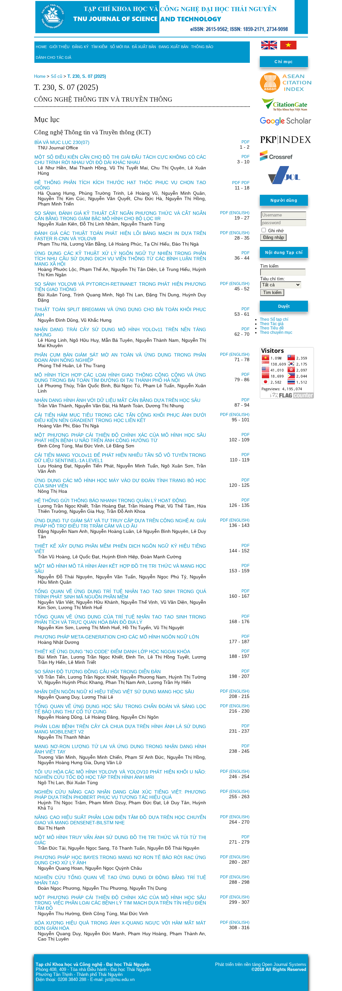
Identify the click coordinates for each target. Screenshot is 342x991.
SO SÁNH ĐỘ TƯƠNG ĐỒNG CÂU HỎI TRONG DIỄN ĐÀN (97, 671)
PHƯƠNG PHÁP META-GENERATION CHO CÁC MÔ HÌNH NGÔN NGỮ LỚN (116, 637)
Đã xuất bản (144, 47)
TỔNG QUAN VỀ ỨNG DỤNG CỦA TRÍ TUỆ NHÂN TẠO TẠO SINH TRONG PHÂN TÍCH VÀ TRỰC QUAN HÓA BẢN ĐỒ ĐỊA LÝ (120, 619)
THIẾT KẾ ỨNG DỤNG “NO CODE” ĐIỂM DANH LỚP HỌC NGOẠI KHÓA (112, 651)
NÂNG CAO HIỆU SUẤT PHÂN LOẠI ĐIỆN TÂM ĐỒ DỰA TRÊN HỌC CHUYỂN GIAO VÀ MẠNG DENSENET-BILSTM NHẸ (120, 820)
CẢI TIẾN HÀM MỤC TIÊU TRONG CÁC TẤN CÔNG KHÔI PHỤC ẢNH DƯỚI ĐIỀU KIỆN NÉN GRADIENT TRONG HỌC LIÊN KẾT (120, 417)
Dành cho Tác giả (53, 57)
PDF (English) (234, 212)
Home (41, 47)
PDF (245, 142)
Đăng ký (80, 47)
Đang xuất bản (173, 47)
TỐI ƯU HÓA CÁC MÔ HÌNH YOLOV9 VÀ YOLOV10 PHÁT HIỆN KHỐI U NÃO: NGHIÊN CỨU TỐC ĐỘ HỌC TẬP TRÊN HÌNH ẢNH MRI (120, 774)
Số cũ (56, 76)
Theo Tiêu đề (272, 328)
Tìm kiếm (99, 47)
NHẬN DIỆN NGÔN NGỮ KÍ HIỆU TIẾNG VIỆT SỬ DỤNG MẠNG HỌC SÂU (114, 691)
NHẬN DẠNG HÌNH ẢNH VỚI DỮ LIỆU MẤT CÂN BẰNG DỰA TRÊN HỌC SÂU (117, 400)
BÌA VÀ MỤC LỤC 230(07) (62, 142)
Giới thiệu (59, 47)
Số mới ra (119, 47)
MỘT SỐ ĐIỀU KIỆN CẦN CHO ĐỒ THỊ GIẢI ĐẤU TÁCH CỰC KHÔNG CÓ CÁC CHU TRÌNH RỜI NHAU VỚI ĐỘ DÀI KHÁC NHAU (120, 159)
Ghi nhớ (276, 230)
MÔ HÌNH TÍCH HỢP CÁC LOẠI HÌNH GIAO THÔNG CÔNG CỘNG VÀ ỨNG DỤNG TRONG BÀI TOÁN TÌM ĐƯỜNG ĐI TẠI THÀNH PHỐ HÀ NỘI (120, 377)
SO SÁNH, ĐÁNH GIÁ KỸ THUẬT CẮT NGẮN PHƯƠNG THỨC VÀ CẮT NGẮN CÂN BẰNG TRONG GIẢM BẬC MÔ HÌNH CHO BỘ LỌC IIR (120, 215)
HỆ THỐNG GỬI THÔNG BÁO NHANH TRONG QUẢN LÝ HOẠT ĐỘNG (110, 500)
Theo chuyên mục (276, 332)
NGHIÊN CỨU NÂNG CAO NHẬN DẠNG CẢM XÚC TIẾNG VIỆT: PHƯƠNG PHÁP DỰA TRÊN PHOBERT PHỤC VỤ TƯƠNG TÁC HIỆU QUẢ (120, 794)
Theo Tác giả (272, 323)
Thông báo (202, 47)
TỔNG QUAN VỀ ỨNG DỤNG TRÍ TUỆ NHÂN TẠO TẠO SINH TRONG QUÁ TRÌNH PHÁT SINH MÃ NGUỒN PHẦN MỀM (120, 594)
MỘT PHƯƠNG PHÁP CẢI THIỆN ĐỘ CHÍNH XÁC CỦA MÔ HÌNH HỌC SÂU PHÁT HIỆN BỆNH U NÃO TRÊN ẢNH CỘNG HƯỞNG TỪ (120, 437)
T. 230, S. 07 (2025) (86, 76)
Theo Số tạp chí (274, 319)
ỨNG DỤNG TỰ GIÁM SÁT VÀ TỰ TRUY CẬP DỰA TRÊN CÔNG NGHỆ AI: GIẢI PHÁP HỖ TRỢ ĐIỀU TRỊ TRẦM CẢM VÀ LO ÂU (120, 523)
